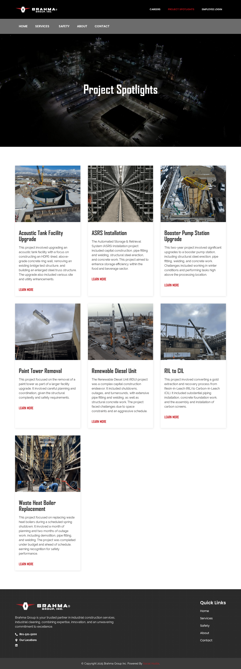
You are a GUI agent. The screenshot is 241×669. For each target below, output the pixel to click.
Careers (155, 9)
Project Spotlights (181, 9)
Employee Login (212, 9)
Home (23, 26)
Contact (102, 26)
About (82, 26)
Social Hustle (151, 663)
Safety (64, 26)
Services (42, 26)
